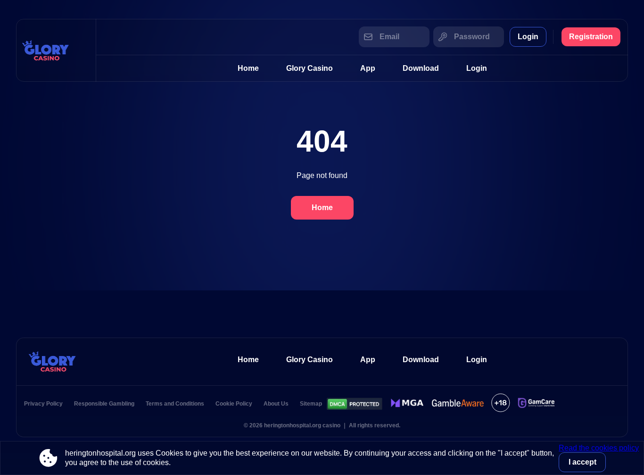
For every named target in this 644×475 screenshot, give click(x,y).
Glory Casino (309, 68)
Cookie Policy (233, 403)
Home (248, 68)
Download (421, 68)
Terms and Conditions (175, 403)
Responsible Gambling (104, 403)
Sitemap (311, 403)
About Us (276, 403)
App (367, 68)
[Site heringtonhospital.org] (56, 50)
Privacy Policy (43, 403)
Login (528, 37)
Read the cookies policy (599, 448)
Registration (591, 37)
